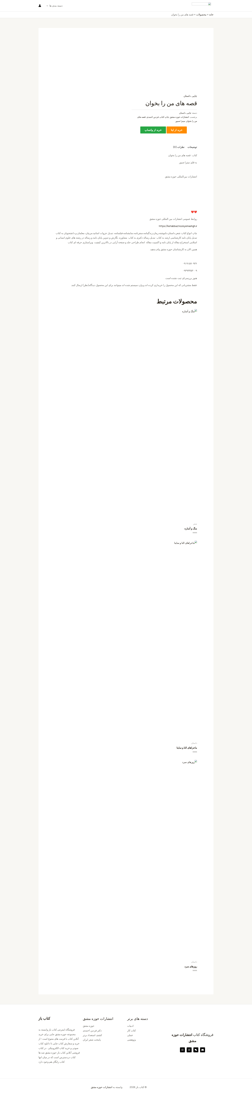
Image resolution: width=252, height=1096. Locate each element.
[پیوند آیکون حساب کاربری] (39, 5)
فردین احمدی (153, 117)
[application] (48, 6)
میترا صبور (180, 121)
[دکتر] (202, 1049)
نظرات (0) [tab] (178, 147)
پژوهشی (131, 1039)
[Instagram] (189, 1049)
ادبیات (130, 1025)
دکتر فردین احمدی (92, 1030)
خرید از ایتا (176, 130)
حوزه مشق (88, 1025)
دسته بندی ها (56, 5)
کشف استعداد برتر (92, 1035)
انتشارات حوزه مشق (179, 117)
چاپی (194, 95)
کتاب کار (131, 1030)
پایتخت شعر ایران (92, 1039)
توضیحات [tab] (192, 147)
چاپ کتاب (164, 117)
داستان (187, 95)
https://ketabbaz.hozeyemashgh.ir (178, 226)
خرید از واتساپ (153, 130)
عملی (130, 1035)
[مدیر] (195, 1049)
